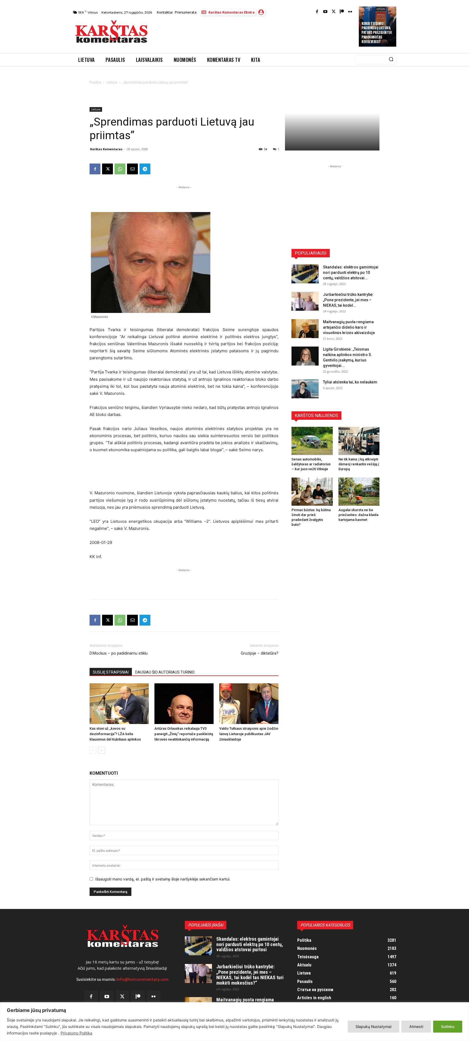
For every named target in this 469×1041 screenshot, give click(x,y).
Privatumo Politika (76, 1033)
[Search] (391, 59)
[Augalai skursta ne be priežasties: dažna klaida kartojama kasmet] (359, 492)
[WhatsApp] (120, 169)
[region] (234, 1021)
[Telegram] (145, 169)
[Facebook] (317, 12)
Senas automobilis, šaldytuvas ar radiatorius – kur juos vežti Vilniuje (311, 464)
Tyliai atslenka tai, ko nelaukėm (350, 382)
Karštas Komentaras (106, 149)
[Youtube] (325, 12)
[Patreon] (342, 12)
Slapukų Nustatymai (373, 1026)
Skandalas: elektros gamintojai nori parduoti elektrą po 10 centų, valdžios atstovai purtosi (249, 944)
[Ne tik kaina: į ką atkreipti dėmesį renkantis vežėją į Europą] (359, 441)
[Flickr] (350, 12)
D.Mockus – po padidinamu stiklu (119, 653)
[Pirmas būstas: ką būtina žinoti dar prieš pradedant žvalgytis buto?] (312, 492)
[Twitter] (334, 12)
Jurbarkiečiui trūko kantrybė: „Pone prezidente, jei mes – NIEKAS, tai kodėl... (348, 300)
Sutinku (447, 1026)
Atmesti (416, 1026)
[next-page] (101, 750)
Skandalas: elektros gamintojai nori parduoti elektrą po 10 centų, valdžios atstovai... (350, 272)
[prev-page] (93, 750)
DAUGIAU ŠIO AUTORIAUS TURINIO (165, 672)
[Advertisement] (254, 33)
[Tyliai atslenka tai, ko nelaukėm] (305, 388)
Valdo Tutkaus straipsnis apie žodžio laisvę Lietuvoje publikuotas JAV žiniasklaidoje (248, 733)
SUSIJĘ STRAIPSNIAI (111, 672)
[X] (107, 169)
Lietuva (111, 82)
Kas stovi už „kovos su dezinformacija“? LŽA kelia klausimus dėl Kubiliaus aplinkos (115, 733)
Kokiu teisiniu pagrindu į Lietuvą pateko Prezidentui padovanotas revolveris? (377, 32)
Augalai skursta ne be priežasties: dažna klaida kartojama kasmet (358, 515)
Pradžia (95, 82)
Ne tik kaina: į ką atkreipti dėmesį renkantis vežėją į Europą (358, 464)
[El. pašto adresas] (132, 169)
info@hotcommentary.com (142, 979)
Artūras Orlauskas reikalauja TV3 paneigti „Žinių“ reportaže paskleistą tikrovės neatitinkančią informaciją (183, 733)
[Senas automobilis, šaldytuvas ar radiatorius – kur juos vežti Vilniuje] (312, 441)
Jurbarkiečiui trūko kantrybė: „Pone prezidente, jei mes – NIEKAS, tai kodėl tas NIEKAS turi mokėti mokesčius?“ (250, 974)
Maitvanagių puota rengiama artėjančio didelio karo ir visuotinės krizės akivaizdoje (349, 327)
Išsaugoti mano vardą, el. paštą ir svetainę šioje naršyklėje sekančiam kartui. (162, 879)
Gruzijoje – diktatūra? (259, 653)
